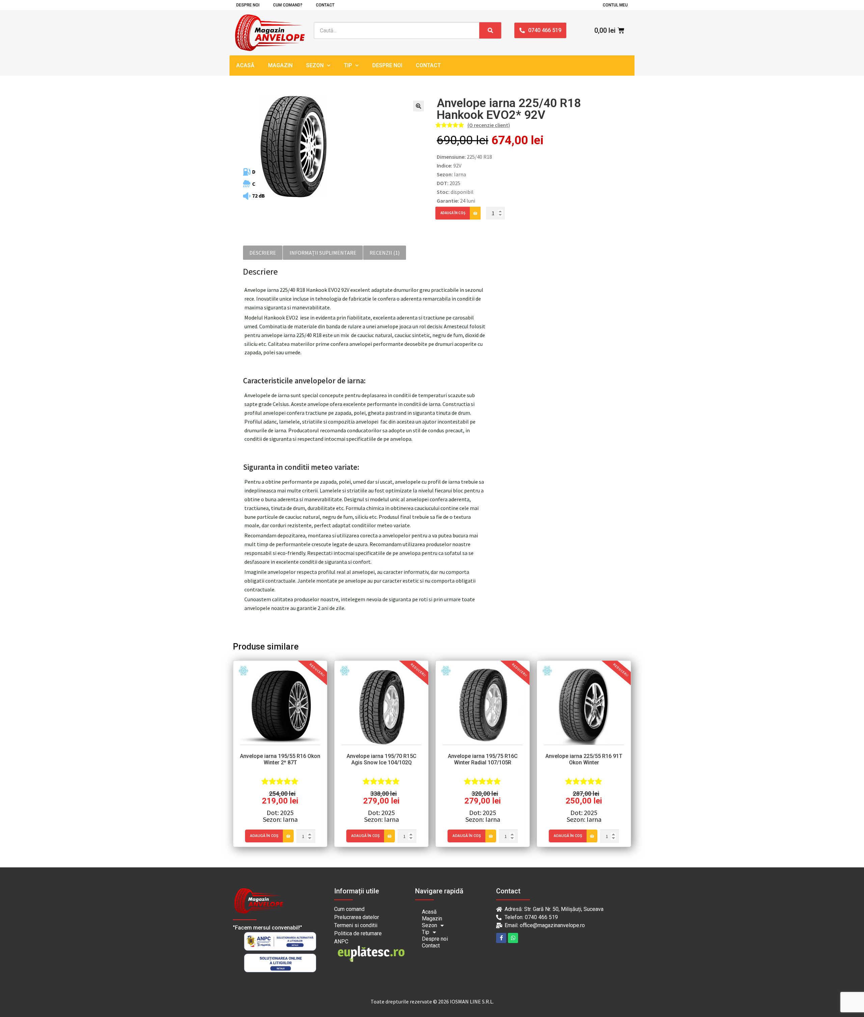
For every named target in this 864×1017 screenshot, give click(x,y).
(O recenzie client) (488, 125)
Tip (348, 65)
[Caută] (490, 30)
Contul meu (615, 5)
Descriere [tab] (262, 252)
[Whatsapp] (513, 938)
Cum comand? (287, 5)
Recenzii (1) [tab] (385, 252)
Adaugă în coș (452, 212)
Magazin (280, 65)
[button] (418, 106)
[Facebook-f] (501, 938)
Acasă (245, 65)
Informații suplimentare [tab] (323, 252)
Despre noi (248, 5)
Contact (325, 5)
